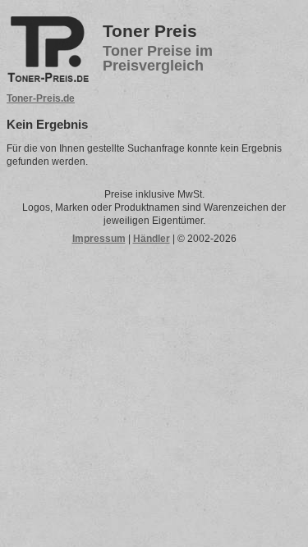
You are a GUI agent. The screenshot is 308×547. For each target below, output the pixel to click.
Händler (151, 238)
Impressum (99, 238)
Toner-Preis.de (41, 98)
